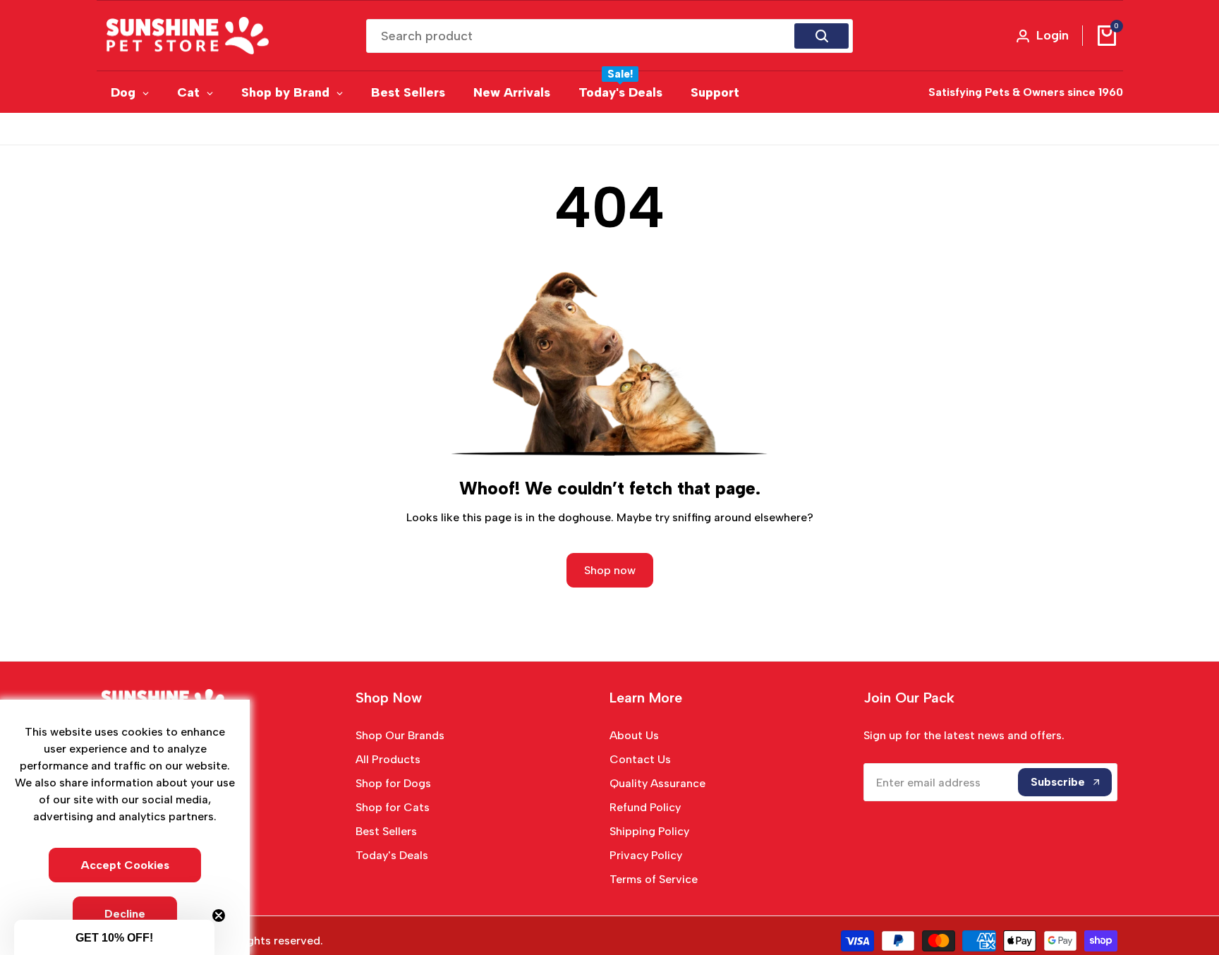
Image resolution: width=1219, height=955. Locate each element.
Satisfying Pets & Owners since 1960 (1025, 92)
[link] (609, 364)
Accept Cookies (124, 865)
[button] (114, 937)
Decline (124, 913)
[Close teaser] (219, 915)
